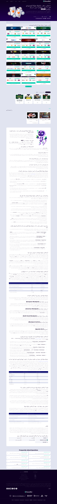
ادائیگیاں (11, 1)
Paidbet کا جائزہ (13, 48)
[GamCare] (36, 496)
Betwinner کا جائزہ (43, 36)
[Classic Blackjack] (37, 99)
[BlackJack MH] (28, 99)
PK (49, 488)
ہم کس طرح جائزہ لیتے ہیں (24, 476)
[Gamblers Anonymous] (42, 496)
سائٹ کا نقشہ (20, 502)
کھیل (19, 1)
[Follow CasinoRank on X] (13, 488)
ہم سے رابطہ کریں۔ (24, 475)
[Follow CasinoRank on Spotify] (9, 488)
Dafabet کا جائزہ (28, 48)
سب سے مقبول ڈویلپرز (38, 338)
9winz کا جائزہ (14, 71)
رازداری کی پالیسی (24, 479)
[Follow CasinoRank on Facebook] (16, 488)
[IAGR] (46, 496)
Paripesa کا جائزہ (43, 48)
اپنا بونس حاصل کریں (43, 35)
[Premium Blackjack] (46, 99)
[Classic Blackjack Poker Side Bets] (19, 99)
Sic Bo (35, 476)
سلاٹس (35, 478)
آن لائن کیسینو (24, 1)
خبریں (7, 1)
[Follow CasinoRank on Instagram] (14, 488)
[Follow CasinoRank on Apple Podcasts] (7, 488)
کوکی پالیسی (36, 502)
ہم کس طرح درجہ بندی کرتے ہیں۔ (24, 478)
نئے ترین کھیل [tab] (41, 92)
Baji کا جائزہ (43, 71)
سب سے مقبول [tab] (47, 92)
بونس (16, 1)
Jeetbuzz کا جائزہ (43, 83)
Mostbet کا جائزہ (28, 36)
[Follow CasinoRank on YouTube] (11, 488)
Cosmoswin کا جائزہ (28, 71)
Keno (35, 475)
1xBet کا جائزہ (14, 36)
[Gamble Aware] (19, 496)
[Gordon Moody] (29, 496)
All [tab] (36, 92)
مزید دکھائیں (29, 86)
